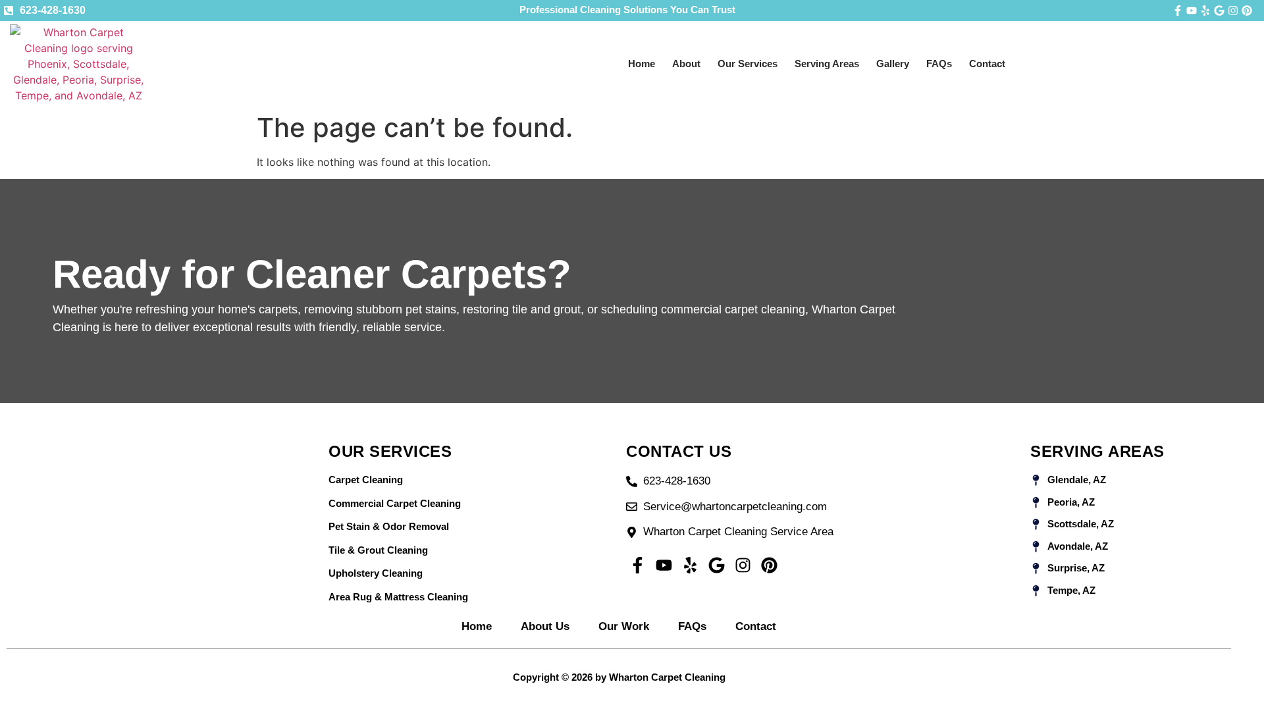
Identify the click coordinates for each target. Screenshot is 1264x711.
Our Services (747, 63)
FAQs (939, 63)
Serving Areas (827, 63)
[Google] (1219, 10)
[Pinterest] (1247, 10)
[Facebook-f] (1177, 10)
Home (641, 63)
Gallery (892, 63)
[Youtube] (1191, 10)
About (686, 63)
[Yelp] (1205, 10)
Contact (987, 63)
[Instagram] (1233, 10)
